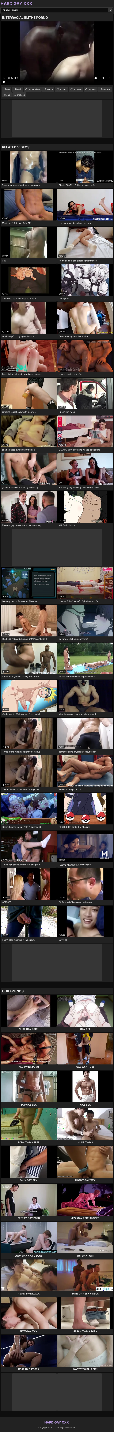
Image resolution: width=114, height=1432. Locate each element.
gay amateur (34, 89)
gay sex (63, 89)
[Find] (110, 10)
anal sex (21, 95)
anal (8, 95)
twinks (49, 89)
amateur (106, 89)
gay (8, 89)
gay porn (77, 89)
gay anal (92, 89)
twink (19, 89)
